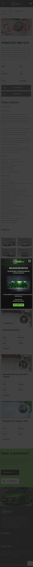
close (29, 261)
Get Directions (18, 305)
